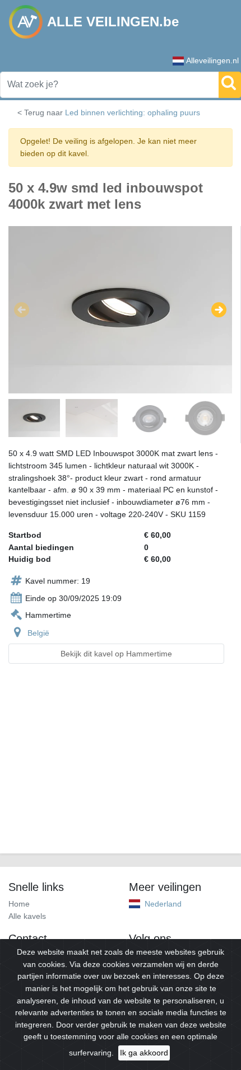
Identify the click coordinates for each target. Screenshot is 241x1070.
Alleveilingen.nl (212, 60)
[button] (21, 310)
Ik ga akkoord (144, 1052)
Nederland (163, 903)
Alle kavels (27, 916)
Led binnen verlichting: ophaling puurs (132, 112)
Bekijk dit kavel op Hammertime (116, 653)
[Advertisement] (120, 765)
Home (19, 903)
